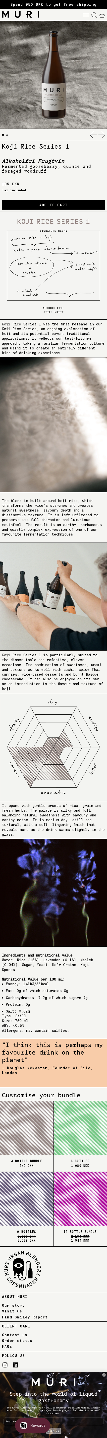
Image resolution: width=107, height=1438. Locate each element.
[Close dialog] (104, 1375)
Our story (13, 1305)
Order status (17, 1340)
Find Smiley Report (25, 1317)
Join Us (53, 1430)
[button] (94, 15)
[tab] (3, 135)
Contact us (14, 1334)
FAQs (7, 1346)
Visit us (12, 1311)
